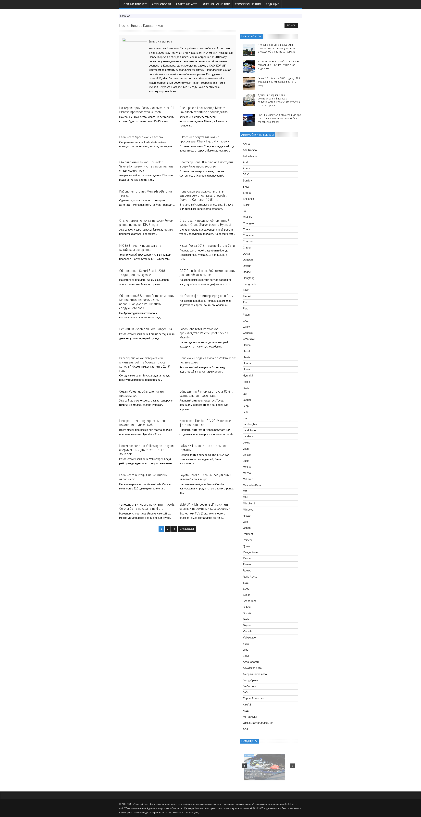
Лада (246, 710)
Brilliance (248, 198)
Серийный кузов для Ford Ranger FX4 (145, 329)
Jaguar (247, 400)
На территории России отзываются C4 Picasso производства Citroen (146, 110)
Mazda (247, 473)
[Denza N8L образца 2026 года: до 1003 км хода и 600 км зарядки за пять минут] (249, 83)
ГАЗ (245, 692)
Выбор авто (250, 686)
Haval (246, 351)
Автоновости (161, 4)
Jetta (245, 412)
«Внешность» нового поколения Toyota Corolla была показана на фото (147, 506)
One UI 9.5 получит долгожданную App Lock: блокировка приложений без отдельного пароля (279, 118)
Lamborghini (250, 424)
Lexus (246, 442)
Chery (246, 229)
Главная (125, 16)
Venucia (247, 631)
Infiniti (246, 381)
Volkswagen (250, 637)
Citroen (247, 247)
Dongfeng (248, 278)
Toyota (247, 625)
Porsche (248, 540)
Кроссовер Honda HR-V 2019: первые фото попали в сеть (205, 423)
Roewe (247, 570)
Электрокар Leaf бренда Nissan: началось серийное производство (203, 110)
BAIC (246, 174)
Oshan (247, 527)
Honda (247, 363)
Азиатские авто (187, 4)
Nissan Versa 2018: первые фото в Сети (207, 246)
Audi (245, 162)
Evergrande (250, 284)
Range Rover (251, 552)
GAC (246, 320)
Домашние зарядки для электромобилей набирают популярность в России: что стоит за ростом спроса (279, 100)
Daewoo (248, 259)
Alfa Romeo (250, 150)
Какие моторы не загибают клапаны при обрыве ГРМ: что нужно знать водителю (278, 65)
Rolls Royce (250, 576)
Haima (247, 345)
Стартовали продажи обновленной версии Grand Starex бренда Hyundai (205, 223)
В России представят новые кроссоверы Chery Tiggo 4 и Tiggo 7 (204, 139)
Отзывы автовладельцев (258, 722)
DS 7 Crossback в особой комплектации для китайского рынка (207, 273)
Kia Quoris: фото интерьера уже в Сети (206, 296)
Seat (245, 582)
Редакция (272, 4)
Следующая (187, 528)
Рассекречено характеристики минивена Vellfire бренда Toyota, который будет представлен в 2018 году (144, 364)
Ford (245, 308)
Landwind (248, 436)
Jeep (246, 406)
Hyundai (248, 375)
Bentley (247, 180)
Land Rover (250, 430)
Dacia (246, 253)
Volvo (246, 643)
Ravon (247, 558)
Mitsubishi (249, 503)
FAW (245, 290)
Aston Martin (250, 156)
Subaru (247, 607)
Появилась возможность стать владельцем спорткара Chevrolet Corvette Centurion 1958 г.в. (203, 195)
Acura (246, 144)
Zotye (246, 655)
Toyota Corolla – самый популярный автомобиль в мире (205, 477)
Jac (245, 393)
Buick (246, 205)
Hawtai (247, 357)
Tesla (246, 619)
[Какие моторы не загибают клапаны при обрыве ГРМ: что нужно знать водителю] (249, 66)
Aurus (246, 168)
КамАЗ (247, 704)
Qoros (246, 546)
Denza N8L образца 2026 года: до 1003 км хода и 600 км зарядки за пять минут (279, 82)
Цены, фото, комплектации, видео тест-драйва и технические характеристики (182, 804)
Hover (246, 369)
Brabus (247, 192)
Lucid (246, 460)
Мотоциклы (250, 716)
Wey (245, 649)
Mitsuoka (248, 509)
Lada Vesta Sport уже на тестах (141, 137)
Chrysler (248, 241)
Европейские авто (248, 4)
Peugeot (248, 534)
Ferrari (247, 296)
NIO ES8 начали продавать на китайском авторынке (140, 248)
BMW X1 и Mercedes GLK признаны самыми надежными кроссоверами (204, 506)
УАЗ (245, 729)
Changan (248, 223)
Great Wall (249, 339)
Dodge (247, 272)
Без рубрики (250, 680)
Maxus (247, 467)
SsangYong (250, 601)
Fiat (245, 302)
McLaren (248, 479)
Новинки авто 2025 (134, 4)
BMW (246, 186)
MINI (245, 497)
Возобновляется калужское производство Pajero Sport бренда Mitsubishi (203, 333)
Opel (245, 521)
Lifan (246, 448)
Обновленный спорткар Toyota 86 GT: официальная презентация (206, 393)
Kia (245, 418)
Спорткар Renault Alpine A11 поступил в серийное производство (206, 164)
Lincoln (247, 454)
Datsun (247, 265)
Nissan (247, 515)
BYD (245, 211)
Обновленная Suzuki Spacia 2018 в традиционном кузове (143, 273)
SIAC (246, 588)
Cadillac (248, 217)
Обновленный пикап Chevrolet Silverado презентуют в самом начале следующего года (146, 166)
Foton (246, 314)
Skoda (246, 595)
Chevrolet (248, 235)
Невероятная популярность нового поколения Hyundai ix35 (144, 423)
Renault (247, 564)
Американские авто (216, 4)
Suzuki (247, 613)
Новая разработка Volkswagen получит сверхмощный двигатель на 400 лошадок (147, 450)
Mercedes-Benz (252, 485)
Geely (246, 326)
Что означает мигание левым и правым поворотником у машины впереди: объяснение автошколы (277, 48)
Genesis (248, 333)
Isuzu (246, 387)
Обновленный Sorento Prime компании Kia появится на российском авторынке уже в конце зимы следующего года (147, 302)
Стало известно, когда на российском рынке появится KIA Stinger (146, 223)
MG (245, 491)
